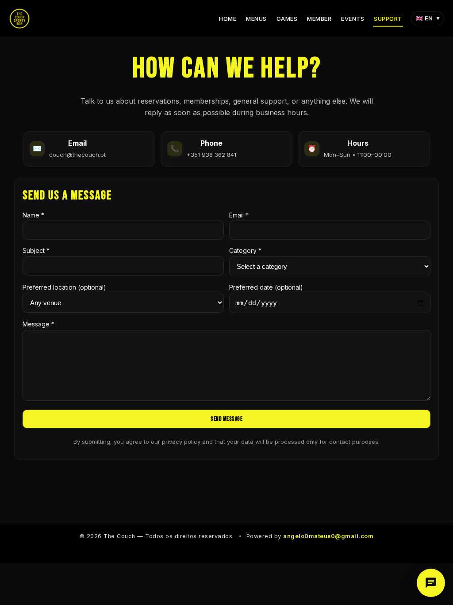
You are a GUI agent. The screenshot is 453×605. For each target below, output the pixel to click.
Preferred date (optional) (266, 287)
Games (287, 18)
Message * (38, 324)
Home (227, 18)
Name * (33, 215)
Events (352, 18)
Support (388, 18)
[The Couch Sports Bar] (19, 18)
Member (319, 18)
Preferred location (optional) (64, 287)
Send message (226, 419)
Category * (245, 250)
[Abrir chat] (431, 583)
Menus (256, 18)
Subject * (36, 250)
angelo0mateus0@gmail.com (328, 536)
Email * (239, 215)
